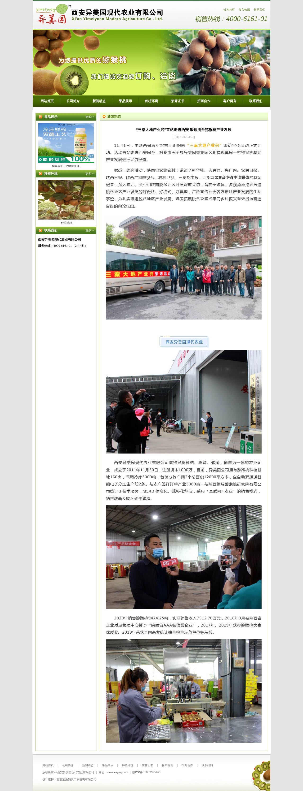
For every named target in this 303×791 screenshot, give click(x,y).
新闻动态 (99, 101)
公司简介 (73, 101)
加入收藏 (244, 9)
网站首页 (47, 101)
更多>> (89, 117)
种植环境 (151, 101)
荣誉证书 (177, 101)
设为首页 (229, 9)
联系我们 (259, 9)
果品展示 (125, 101)
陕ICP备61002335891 (146, 772)
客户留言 (229, 101)
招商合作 (203, 101)
